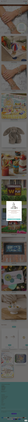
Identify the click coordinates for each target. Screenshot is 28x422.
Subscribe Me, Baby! (14, 219)
